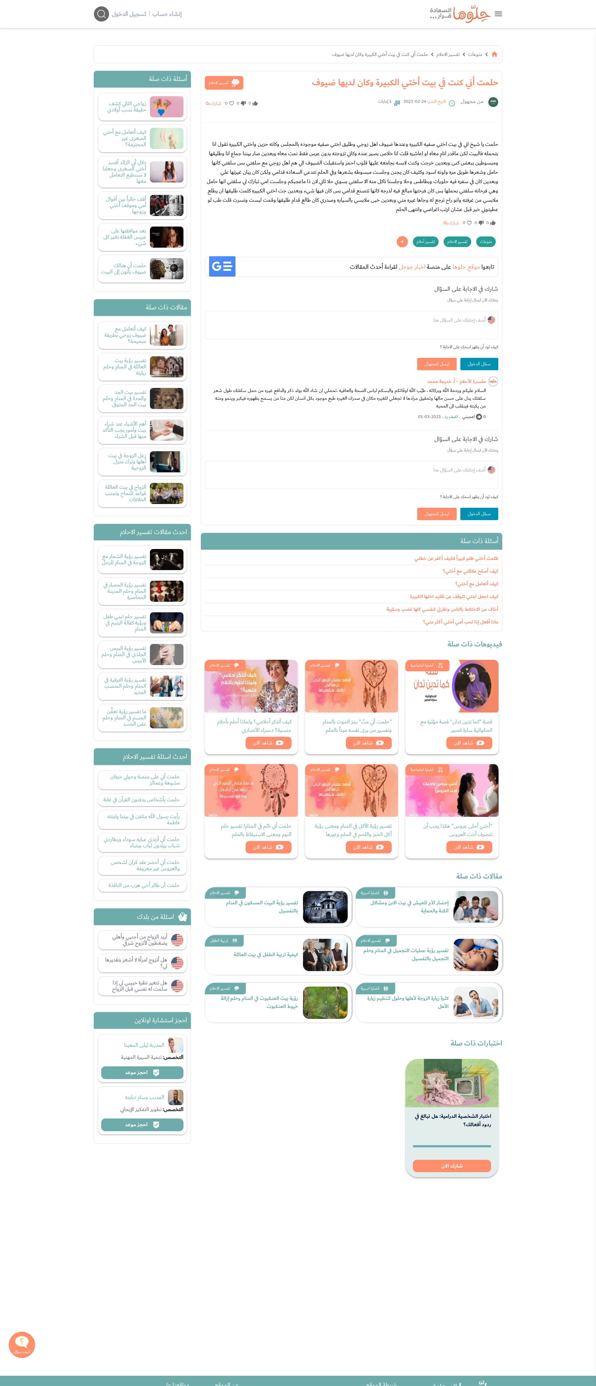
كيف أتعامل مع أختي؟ (476, 584)
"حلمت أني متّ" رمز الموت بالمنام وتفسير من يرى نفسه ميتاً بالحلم (357, 726)
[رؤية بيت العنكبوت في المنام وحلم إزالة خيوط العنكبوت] (325, 1003)
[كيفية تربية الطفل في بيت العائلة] (325, 955)
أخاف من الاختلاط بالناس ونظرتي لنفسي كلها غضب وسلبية (442, 609)
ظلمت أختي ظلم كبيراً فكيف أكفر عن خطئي (456, 558)
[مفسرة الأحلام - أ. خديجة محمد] (493, 381)
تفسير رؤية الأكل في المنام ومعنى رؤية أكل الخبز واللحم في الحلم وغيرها (353, 830)
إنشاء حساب (167, 14)
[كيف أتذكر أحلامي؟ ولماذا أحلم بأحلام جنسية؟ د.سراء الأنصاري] (251, 686)
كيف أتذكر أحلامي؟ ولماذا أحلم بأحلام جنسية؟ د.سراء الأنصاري (254, 726)
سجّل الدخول (479, 364)
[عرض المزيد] (402, 241)
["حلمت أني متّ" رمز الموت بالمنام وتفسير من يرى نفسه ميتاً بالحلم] (351, 686)
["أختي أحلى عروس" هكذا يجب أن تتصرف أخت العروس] (452, 790)
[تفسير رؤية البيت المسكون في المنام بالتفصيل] (325, 907)
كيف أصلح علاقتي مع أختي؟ (470, 571)
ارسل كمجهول (437, 364)
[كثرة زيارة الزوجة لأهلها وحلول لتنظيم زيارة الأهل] (476, 1003)
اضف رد (451, 417)
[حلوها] (498, 13)
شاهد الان (463, 742)
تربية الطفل (219, 940)
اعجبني (468, 417)
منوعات (475, 54)
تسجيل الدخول (129, 14)
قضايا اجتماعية (422, 665)
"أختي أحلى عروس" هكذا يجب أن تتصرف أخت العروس (457, 830)
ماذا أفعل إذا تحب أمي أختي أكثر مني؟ (460, 622)
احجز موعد (137, 1072)
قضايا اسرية (370, 892)
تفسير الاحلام (448, 54)
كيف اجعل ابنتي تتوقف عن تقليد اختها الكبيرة (454, 596)
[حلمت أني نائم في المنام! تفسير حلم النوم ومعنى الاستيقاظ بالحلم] (251, 790)
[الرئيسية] (494, 54)
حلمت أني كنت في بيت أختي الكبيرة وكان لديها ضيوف (380, 54)
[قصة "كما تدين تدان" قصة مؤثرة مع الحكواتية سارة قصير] (452, 686)
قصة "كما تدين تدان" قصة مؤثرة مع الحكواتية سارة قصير (456, 726)
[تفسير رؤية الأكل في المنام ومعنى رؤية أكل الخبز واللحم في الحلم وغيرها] (351, 790)
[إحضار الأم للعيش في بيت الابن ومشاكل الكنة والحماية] (476, 907)
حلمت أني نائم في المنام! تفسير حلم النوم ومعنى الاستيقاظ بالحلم (256, 830)
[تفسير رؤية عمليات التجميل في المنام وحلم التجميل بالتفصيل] (476, 955)
